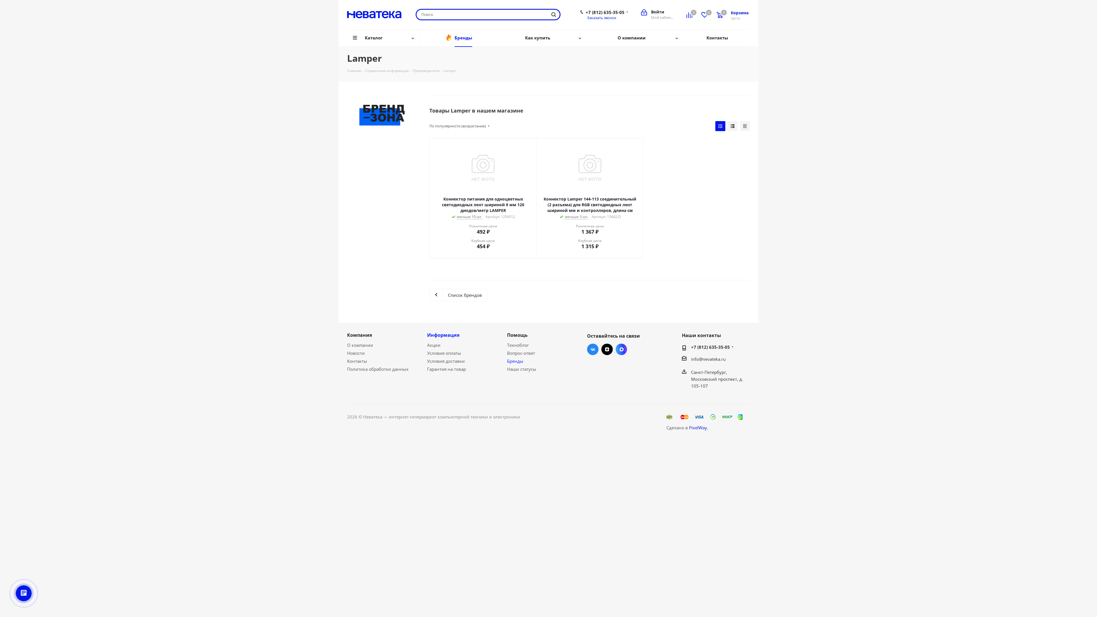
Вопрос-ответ (521, 353)
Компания (359, 335)
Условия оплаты (444, 353)
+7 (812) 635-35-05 (605, 12)
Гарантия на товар (446, 369)
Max (621, 349)
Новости (356, 353)
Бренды (515, 361)
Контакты (357, 361)
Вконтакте (592, 349)
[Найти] (553, 14)
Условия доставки (446, 361)
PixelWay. (698, 427)
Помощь (517, 335)
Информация (443, 335)
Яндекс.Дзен (607, 349)
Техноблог (518, 345)
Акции (434, 345)
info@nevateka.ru (708, 359)
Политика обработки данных (378, 369)
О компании (360, 345)
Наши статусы (521, 369)
